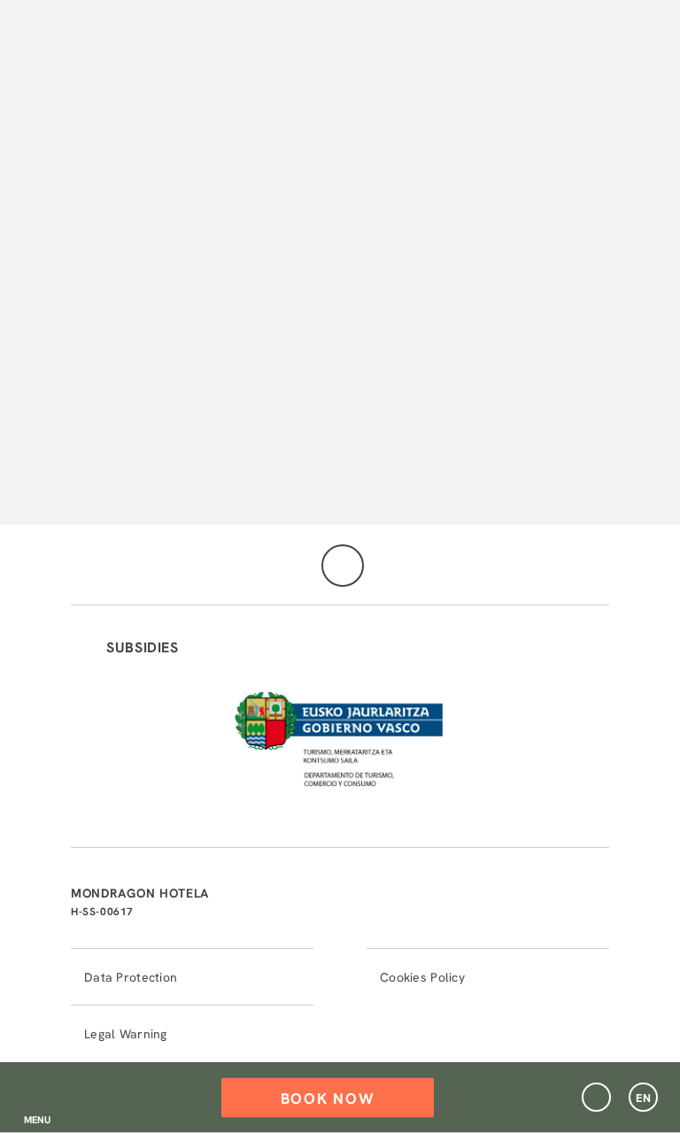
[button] (37, 1097)
